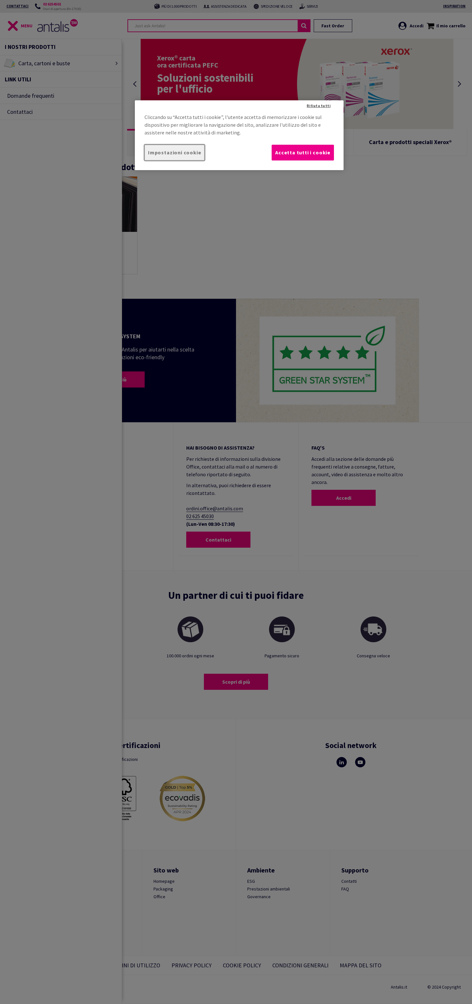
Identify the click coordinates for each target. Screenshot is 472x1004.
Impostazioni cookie (174, 152)
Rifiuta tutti (318, 106)
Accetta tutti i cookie (302, 152)
